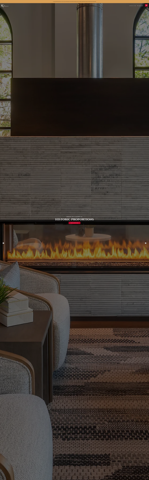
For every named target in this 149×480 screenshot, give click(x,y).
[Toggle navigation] (146, 5)
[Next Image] (146, 243)
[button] (74, 1)
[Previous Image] (3, 243)
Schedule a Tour (132, 5)
